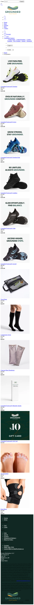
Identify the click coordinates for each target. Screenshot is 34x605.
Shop (5, 24)
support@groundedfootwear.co (14, 549)
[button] (7, 34)
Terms (6, 535)
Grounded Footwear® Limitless (9, 193)
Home (5, 22)
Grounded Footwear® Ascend (8, 264)
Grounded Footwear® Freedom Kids (10, 157)
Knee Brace (4, 509)
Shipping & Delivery (10, 538)
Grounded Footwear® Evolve (8, 122)
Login (5, 527)
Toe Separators (4, 473)
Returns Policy (8, 540)
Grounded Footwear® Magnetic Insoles (11, 405)
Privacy (6, 536)
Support (6, 25)
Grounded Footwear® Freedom (9, 86)
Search (22, 1)
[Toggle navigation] (1, 3)
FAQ (5, 533)
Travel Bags (4, 299)
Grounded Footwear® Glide (8, 228)
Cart (5, 525)
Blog (5, 27)
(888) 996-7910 (9, 547)
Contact (6, 28)
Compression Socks (6, 335)
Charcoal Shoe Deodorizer (8, 370)
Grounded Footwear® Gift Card (9, 441)
